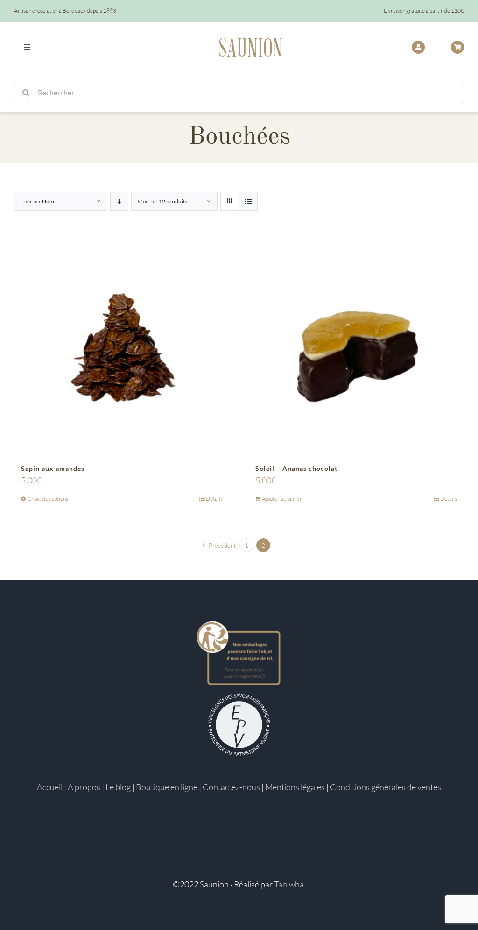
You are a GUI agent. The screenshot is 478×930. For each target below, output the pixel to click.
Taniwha (289, 884)
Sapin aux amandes (52, 468)
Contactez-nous (231, 787)
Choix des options (48, 498)
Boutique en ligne (166, 787)
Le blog (118, 787)
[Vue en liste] (248, 201)
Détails (214, 498)
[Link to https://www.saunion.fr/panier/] (457, 47)
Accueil (50, 787)
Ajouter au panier (282, 498)
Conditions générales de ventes (385, 787)
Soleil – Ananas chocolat (296, 468)
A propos (84, 787)
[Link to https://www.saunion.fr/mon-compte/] (418, 47)
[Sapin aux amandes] (122, 347)
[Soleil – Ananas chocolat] (356, 347)
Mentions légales (295, 787)
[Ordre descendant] (119, 201)
